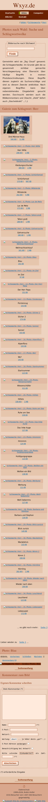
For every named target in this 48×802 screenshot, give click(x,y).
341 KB (21, 250)
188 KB (20, 222)
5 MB (27, 195)
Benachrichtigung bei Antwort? (16, 748)
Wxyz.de (24, 5)
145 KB (21, 360)
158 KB (25, 415)
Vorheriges (15, 657)
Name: (4, 725)
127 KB (25, 430)
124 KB (23, 444)
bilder (23, 22)
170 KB (20, 181)
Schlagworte (34, 22)
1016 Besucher (12, 795)
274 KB (23, 319)
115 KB (25, 459)
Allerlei (8, 17)
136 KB (25, 518)
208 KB (22, 558)
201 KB (21, 264)
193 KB (22, 333)
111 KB (23, 487)
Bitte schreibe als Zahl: (24, 753)
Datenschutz (24, 790)
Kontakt (22, 17)
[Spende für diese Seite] (18, 801)
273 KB (20, 208)
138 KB (25, 474)
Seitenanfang (25, 668)
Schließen (27, 657)
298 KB (19, 153)
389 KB (21, 168)
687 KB (28, 181)
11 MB (21, 139)
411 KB (25, 388)
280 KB (20, 235)
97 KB (22, 277)
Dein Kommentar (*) (13, 689)
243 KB (23, 306)
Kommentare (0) (9, 660)
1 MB (28, 222)
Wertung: (6, 739)
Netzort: (6, 734)
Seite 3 (44, 627)
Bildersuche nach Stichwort (21, 43)
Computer (38, 13)
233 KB (24, 545)
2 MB (27, 153)
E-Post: (5, 730)
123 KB (25, 373)
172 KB (24, 614)
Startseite (10, 13)
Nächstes (38, 657)
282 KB (19, 571)
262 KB (19, 195)
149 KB (24, 531)
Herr (44, 22)
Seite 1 (22, 642)
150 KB (23, 346)
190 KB (25, 587)
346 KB (13, 139)
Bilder (24, 13)
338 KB (18, 402)
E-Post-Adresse (14, 744)
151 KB (25, 292)
